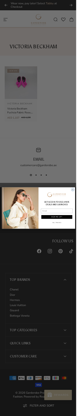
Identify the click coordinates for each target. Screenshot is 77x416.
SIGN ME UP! (55, 217)
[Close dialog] (71, 189)
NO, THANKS (55, 222)
